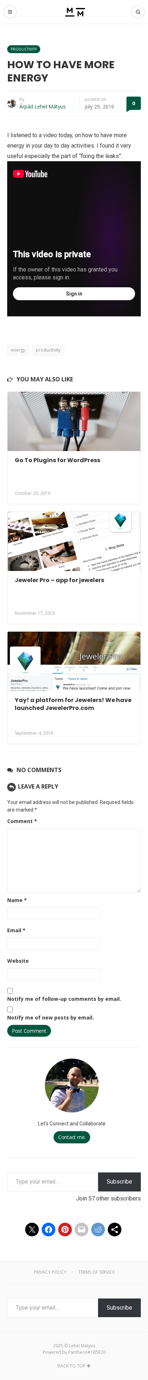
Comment (22, 821)
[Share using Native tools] (114, 1229)
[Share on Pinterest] (65, 1229)
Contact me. (71, 1137)
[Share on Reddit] (98, 1229)
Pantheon (78, 1352)
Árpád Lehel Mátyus (42, 106)
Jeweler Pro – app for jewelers (59, 580)
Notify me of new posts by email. (50, 1017)
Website (18, 960)
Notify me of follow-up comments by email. (64, 998)
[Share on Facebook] (48, 1229)
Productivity (24, 49)
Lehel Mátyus (82, 1346)
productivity (48, 350)
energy (18, 350)
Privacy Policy (50, 1272)
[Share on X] (32, 1229)
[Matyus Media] (74, 11)
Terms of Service (96, 1272)
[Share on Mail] (81, 1229)
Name (17, 900)
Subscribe (119, 1181)
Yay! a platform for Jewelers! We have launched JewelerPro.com (73, 704)
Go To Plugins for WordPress (57, 460)
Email (16, 930)
